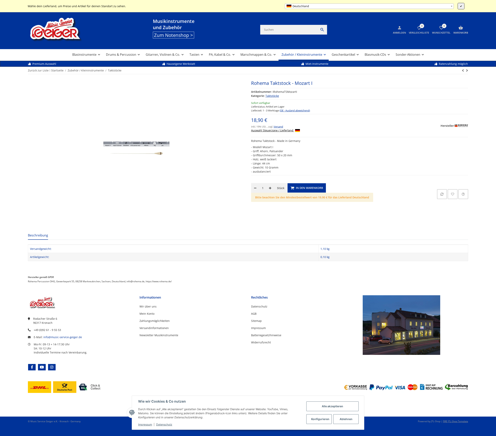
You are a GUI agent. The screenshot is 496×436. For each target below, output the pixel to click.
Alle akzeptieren (332, 406)
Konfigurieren (320, 419)
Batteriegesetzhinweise (266, 335)
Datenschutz (164, 424)
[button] (417, 29)
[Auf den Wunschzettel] (452, 194)
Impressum (145, 424)
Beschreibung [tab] (38, 235)
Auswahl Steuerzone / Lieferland (272, 130)
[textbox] (369, 6)
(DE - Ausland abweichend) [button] (295, 110)
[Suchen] (322, 30)
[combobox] (369, 6)
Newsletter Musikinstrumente (159, 335)
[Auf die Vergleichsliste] (442, 194)
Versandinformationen (154, 328)
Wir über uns (148, 306)
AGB (254, 313)
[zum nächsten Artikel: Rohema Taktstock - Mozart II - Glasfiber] (463, 70)
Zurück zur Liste (38, 70)
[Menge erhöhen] (270, 188)
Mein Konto (147, 313)
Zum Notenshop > (173, 35)
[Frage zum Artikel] (463, 194)
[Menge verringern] (255, 188)
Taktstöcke (272, 96)
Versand (278, 126)
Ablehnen (346, 419)
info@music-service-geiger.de (62, 337)
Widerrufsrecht (261, 342)
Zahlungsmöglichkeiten (155, 321)
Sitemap (256, 321)
